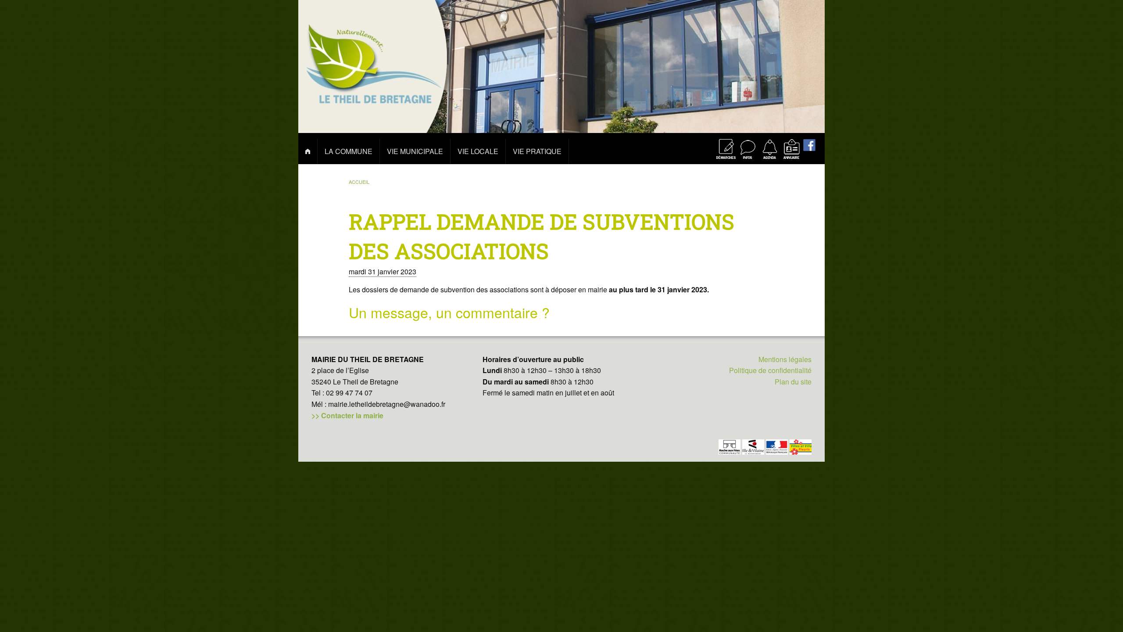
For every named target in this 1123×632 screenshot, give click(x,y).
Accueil (359, 181)
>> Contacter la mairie (347, 415)
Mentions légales (785, 359)
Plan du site (793, 382)
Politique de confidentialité (770, 370)
